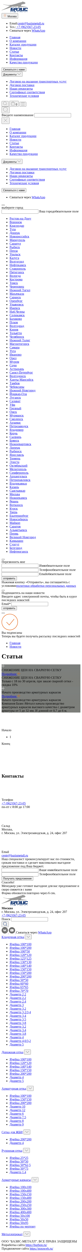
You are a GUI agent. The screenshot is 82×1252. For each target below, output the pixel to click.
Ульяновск (17, 304)
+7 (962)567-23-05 (28, 27)
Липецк (15, 447)
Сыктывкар (17, 490)
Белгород (16, 548)
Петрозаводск (19, 426)
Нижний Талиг (20, 340)
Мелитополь (18, 469)
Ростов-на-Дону (20, 218)
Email (43, 574)
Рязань (14, 501)
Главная (15, 37)
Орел (13, 358)
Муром (14, 361)
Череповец (17, 286)
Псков (14, 322)
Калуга (14, 258)
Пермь (14, 533)
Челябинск (17, 336)
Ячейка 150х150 (20, 1194)
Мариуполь (17, 240)
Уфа (12, 404)
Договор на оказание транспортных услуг (38, 81)
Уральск (15, 254)
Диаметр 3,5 (18, 1019)
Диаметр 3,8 (18, 1023)
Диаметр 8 (17, 1121)
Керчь (14, 433)
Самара (15, 347)
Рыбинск (16, 451)
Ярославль (17, 455)
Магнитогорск (19, 344)
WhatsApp (38, 30)
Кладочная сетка (13, 937)
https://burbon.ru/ (36, 1245)
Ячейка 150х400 (20, 1197)
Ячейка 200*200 (20, 976)
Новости (15, 48)
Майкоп (15, 523)
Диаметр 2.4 (18, 1001)
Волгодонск (18, 376)
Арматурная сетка (14, 1088)
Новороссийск (19, 236)
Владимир (16, 429)
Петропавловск (20, 480)
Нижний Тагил (20, 290)
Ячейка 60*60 (19, 983)
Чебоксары (17, 386)
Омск (13, 412)
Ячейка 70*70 (19, 990)
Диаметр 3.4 (18, 1030)
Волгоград (17, 261)
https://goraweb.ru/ (41, 1248)
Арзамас (15, 422)
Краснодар (17, 225)
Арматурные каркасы (16, 1180)
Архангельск (18, 476)
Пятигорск (17, 272)
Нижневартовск (20, 444)
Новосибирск (19, 519)
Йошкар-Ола (18, 394)
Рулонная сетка (12, 1150)
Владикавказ (18, 483)
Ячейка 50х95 (19, 1223)
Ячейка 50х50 (19, 1219)
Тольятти (16, 333)
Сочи (13, 365)
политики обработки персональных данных (46, 585)
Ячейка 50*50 (19, 980)
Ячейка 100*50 (20, 951)
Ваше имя (46, 870)
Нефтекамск (18, 265)
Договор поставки (22, 85)
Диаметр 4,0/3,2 (20, 1041)
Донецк (15, 233)
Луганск (15, 397)
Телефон (45, 569)
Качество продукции (24, 62)
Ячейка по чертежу (23, 1226)
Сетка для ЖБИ (12, 1132)
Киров (14, 329)
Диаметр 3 (17, 1005)
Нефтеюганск (19, 551)
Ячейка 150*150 (20, 969)
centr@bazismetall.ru (31, 23)
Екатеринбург (19, 515)
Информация (18, 58)
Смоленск (16, 419)
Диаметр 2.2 (18, 998)
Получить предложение (17, 878)
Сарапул (15, 243)
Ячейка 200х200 (20, 1201)
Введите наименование (17, 115)
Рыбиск (15, 247)
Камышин (16, 540)
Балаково (16, 318)
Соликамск (17, 315)
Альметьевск (18, 530)
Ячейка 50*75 (19, 1168)
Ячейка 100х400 (20, 1190)
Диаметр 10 (17, 1106)
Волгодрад (17, 326)
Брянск (14, 440)
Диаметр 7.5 (18, 1117)
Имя (42, 565)
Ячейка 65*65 (19, 987)
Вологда (15, 275)
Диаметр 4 (17, 1037)
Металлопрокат (12, 1234)
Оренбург (16, 301)
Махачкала (17, 293)
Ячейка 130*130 (20, 962)
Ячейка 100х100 (20, 1187)
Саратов (15, 526)
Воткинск (16, 505)
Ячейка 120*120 (20, 955)
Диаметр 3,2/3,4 (20, 1012)
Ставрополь (18, 268)
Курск (14, 508)
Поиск (6, 919)
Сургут (14, 544)
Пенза (14, 250)
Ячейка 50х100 (20, 1215)
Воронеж (16, 222)
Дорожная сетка (12, 1052)
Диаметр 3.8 (18, 1033)
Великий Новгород (23, 537)
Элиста (14, 462)
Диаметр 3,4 (18, 1015)
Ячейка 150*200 (20, 973)
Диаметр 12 (17, 1110)
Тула (13, 229)
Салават (15, 401)
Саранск (15, 297)
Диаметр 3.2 (18, 1026)
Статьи (14, 51)
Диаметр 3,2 (18, 1008)
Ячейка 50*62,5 (20, 1165)
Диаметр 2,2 (18, 994)
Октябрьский (18, 465)
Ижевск (15, 308)
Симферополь (19, 472)
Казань (14, 487)
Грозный (15, 408)
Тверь (13, 512)
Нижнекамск (18, 497)
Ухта (13, 351)
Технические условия (24, 95)
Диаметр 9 (17, 1124)
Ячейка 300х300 (20, 1208)
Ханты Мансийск (21, 379)
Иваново (15, 354)
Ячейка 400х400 (20, 1212)
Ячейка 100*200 (20, 947)
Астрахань (17, 369)
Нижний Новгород (22, 390)
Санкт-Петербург (21, 372)
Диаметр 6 (17, 1113)
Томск (14, 283)
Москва (15, 494)
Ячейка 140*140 (20, 965)
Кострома (16, 279)
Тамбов (15, 383)
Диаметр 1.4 (18, 1172)
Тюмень (15, 458)
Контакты (16, 55)
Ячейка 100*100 (20, 944)
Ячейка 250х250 (20, 1205)
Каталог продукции (23, 44)
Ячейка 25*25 (19, 1158)
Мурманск (17, 415)
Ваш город (46, 211)
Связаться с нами (14, 69)
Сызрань (15, 437)
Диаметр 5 (17, 1044)
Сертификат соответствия (27, 92)
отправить (9, 578)
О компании (18, 41)
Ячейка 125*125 (20, 958)
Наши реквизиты (21, 88)
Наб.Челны (17, 311)
